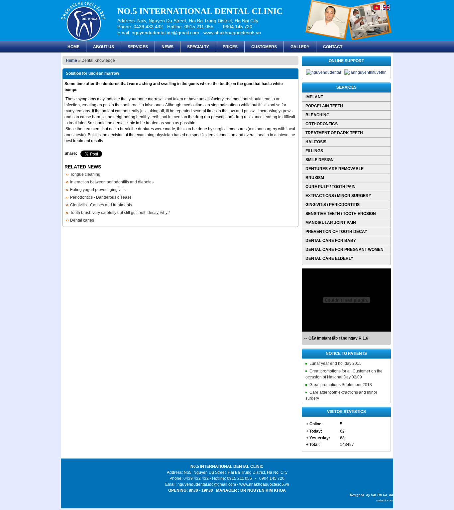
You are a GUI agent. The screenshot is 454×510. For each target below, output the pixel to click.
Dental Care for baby (330, 240)
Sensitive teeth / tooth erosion (340, 213)
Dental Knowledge (98, 60)
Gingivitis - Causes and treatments (101, 205)
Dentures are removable (334, 168)
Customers (264, 47)
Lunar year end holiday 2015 (335, 363)
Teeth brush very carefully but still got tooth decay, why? (120, 212)
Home (73, 47)
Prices (230, 47)
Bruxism (314, 177)
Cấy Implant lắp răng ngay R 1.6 (338, 338)
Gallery (299, 47)
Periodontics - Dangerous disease (101, 197)
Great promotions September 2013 (340, 384)
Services (138, 47)
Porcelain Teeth (324, 106)
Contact (332, 47)
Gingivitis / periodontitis (332, 204)
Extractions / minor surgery (338, 195)
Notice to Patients (346, 353)
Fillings (314, 151)
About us (103, 47)
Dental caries (82, 220)
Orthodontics (321, 124)
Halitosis (315, 142)
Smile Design (319, 159)
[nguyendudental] (323, 72)
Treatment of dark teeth (334, 133)
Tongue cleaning (85, 174)
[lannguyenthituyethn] (365, 72)
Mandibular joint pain (330, 222)
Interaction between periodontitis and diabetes (112, 182)
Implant (314, 97)
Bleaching (317, 115)
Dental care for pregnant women (344, 249)
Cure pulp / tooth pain (330, 186)
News (167, 47)
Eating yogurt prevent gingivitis (98, 189)
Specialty (198, 47)
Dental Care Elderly (329, 258)
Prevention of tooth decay (336, 231)
